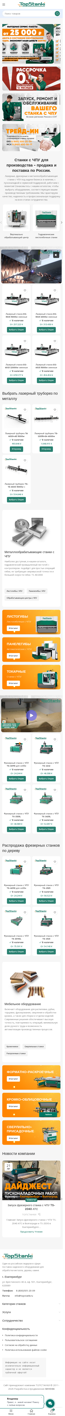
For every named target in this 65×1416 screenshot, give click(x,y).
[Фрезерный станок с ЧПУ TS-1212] (46, 747)
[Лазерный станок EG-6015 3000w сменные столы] (46, 349)
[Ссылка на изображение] (17, 1256)
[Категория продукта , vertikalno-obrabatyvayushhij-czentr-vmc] (16, 222)
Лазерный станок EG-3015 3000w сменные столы (16, 317)
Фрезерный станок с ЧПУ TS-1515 (46, 937)
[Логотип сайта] (31, 4)
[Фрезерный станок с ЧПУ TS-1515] (46, 920)
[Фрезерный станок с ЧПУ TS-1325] (46, 870)
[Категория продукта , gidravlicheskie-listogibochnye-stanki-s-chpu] (46, 222)
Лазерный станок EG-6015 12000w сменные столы (16, 367)
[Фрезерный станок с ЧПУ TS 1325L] (16, 798)
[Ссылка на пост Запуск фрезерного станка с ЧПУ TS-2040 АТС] (31, 1180)
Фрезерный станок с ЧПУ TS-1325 (46, 886)
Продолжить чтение (31, 1231)
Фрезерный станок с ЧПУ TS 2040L (16, 937)
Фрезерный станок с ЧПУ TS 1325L (16, 815)
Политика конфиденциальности (21, 1335)
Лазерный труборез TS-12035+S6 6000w (46, 434)
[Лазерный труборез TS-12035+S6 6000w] (46, 418)
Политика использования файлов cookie (26, 1349)
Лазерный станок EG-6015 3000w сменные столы (46, 367)
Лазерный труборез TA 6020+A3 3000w (16, 434)
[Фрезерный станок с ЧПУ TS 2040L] (16, 920)
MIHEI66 (50, 1388)
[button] (62, 222)
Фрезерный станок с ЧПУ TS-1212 (46, 764)
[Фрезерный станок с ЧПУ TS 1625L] (46, 798)
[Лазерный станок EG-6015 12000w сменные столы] (16, 349)
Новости (31, 1200)
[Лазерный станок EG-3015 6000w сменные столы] (46, 299)
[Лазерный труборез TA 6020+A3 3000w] (16, 418)
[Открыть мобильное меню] (4, 5)
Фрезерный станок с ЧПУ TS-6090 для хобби (16, 764)
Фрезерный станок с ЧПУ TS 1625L (46, 815)
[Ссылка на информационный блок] (31, 1286)
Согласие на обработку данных (21, 1345)
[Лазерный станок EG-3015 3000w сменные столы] (16, 299)
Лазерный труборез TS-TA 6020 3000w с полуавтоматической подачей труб (16, 488)
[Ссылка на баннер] (31, 79)
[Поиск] (57, 13)
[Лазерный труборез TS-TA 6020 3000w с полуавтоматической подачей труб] (16, 469)
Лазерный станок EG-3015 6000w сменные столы (46, 317)
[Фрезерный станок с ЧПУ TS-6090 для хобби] (16, 747)
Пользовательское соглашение (21, 1340)
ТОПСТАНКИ (29, 1214)
